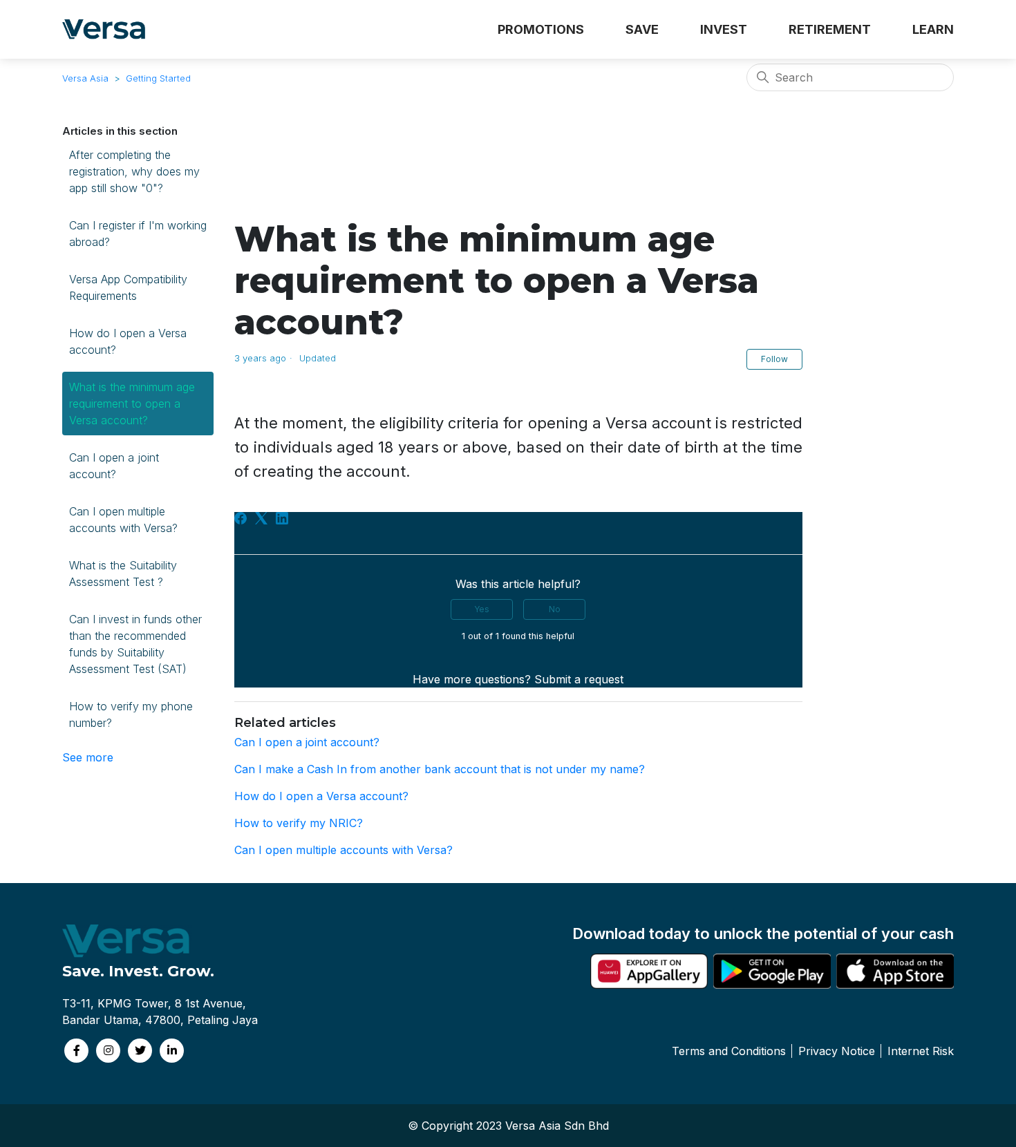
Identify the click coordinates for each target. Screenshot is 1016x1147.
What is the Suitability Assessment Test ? (123, 573)
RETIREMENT (830, 29)
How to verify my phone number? (131, 714)
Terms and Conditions (729, 1051)
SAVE (642, 29)
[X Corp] (261, 518)
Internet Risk (920, 1051)
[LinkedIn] (282, 518)
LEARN (933, 29)
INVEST (723, 29)
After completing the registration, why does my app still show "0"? (134, 171)
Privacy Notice (836, 1051)
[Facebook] (240, 518)
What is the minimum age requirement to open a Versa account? (132, 403)
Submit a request (578, 679)
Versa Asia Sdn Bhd (557, 1125)
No (555, 609)
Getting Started (158, 78)
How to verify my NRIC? (298, 823)
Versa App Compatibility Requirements (128, 287)
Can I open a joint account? (114, 466)
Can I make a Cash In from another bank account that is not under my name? (439, 769)
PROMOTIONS (541, 29)
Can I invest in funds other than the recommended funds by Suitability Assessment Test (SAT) (135, 644)
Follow (774, 359)
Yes (481, 609)
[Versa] (109, 29)
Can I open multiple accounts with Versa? (123, 519)
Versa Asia (85, 78)
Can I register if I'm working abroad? (138, 233)
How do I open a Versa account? (128, 341)
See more (87, 757)
